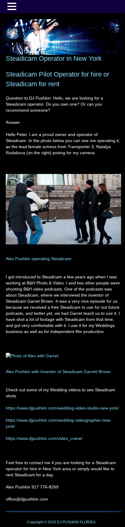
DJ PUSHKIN (67, 522)
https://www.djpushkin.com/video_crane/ (44, 438)
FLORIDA (88, 522)
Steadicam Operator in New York (54, 58)
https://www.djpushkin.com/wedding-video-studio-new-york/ (62, 408)
